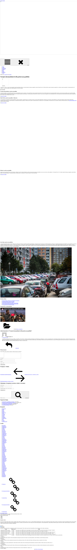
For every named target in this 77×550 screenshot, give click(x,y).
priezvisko (1, 386)
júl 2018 (3, 471)
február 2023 (4, 431)
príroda (3, 71)
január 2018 (3, 476)
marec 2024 (3, 425)
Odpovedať (17, 348)
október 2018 (4, 469)
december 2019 (4, 458)
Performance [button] (2, 538)
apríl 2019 (3, 464)
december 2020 (4, 449)
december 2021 (4, 439)
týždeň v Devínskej (3, 55)
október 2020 (4, 450)
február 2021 (4, 447)
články (3, 410)
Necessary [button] (1, 525)
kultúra (3, 413)
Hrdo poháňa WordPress (3, 513)
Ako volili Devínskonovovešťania (7, 404)
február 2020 (4, 456)
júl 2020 (3, 452)
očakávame (3, 72)
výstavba (3, 420)
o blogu (3, 67)
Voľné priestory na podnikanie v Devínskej (8, 401)
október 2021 (4, 441)
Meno (1, 359)
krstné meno (2, 385)
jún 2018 (3, 472)
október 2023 (4, 427)
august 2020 (4, 451)
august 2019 (4, 461)
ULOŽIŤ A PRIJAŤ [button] (3, 548)
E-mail (1, 361)
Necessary (2, 526)
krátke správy (4, 412)
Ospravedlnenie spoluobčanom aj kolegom (8, 302)
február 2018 (4, 475)
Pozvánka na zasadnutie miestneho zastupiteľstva (9, 402)
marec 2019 (3, 465)
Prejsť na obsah (2, 0)
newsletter (3, 414)
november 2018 (4, 468)
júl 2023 (3, 428)
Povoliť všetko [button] (8, 514)
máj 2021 (3, 445)
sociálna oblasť (4, 418)
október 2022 (4, 434)
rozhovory (3, 416)
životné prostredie (4, 421)
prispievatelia (4, 68)
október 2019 (4, 459)
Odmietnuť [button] (4, 514)
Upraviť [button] (1, 514)
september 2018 (4, 470)
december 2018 (4, 467)
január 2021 (3, 448)
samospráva (3, 417)
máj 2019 (3, 463)
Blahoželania (4, 408)
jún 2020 (3, 453)
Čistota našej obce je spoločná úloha (7, 403)
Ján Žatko (10, 74)
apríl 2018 (3, 474)
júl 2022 (3, 436)
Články (3, 409)
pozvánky (3, 415)
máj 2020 (3, 454)
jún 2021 (3, 444)
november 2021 (4, 440)
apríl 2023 (3, 430)
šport (3, 70)
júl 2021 (3, 443)
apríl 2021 (3, 446)
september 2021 (4, 442)
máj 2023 (3, 429)
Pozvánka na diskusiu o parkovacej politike (8, 301)
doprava (3, 411)
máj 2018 (3, 473)
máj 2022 (3, 438)
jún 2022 (3, 437)
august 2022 (4, 435)
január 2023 (3, 432)
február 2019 (4, 466)
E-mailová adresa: (3, 388)
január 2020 (3, 457)
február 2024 (4, 426)
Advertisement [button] (2, 543)
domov (3, 66)
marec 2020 (3, 455)
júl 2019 (3, 462)
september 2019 (4, 460)
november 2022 (4, 433)
